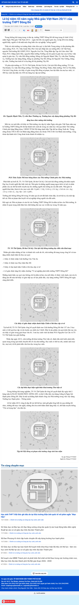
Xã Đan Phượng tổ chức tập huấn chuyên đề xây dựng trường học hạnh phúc (32, 538)
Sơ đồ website (40, 593)
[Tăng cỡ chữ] (19, 30)
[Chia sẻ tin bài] (38, 26)
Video (24, 6)
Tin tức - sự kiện (59, 6)
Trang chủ (4, 14)
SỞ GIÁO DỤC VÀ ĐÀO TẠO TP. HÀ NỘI (15, 2)
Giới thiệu (39, 6)
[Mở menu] (77, 2)
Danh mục (31, 6)
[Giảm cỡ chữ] (11, 30)
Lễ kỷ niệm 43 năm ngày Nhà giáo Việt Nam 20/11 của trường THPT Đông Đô (37, 20)
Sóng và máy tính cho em (13, 6)
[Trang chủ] (3, 6)
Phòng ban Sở (70, 6)
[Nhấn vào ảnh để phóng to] (39, 95)
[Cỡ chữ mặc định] (15, 30)
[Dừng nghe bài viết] (28, 30)
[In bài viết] (41, 29)
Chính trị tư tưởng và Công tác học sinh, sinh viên (25, 14)
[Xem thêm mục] (77, 6)
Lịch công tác (48, 6)
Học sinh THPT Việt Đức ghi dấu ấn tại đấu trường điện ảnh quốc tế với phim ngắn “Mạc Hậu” (38, 515)
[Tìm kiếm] (73, 2)
